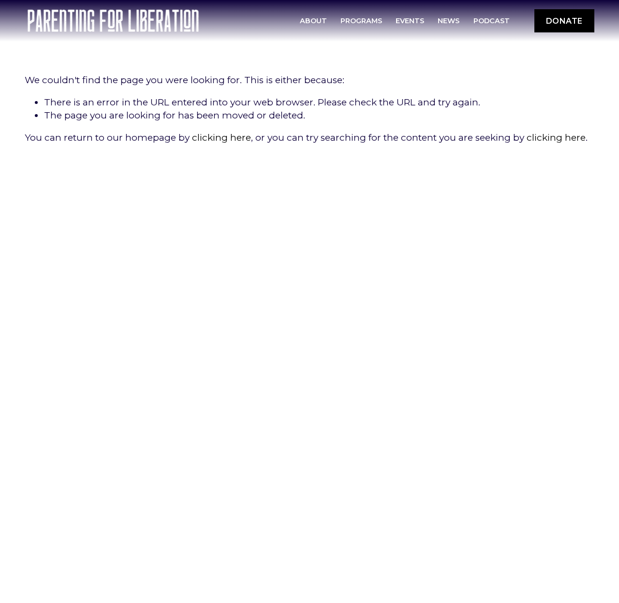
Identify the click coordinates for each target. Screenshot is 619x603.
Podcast (491, 20)
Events (410, 20)
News (448, 20)
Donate (564, 21)
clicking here (221, 137)
